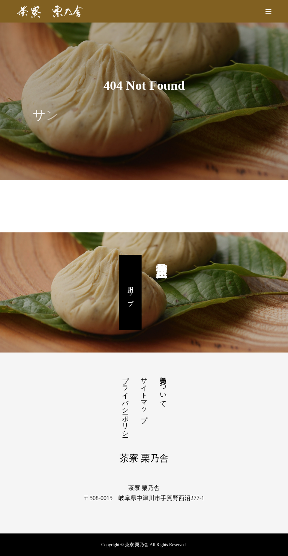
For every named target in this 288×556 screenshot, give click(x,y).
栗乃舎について (163, 388)
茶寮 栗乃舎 (144, 458)
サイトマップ (144, 395)
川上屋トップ (131, 292)
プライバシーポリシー (125, 403)
